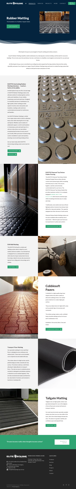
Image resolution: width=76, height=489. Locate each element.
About (51, 470)
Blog (50, 465)
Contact (51, 473)
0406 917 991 (11, 468)
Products (51, 459)
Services (51, 462)
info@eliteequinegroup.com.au (16, 469)
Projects (51, 467)
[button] (13, 26)
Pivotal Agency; (16, 486)
